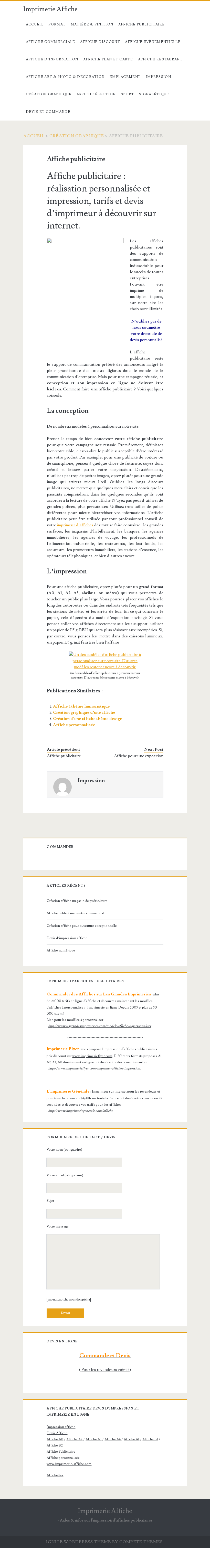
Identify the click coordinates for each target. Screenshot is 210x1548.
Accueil (35, 24)
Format (57, 24)
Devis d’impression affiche (67, 938)
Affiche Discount (100, 42)
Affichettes (55, 1475)
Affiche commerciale (50, 42)
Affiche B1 (150, 1439)
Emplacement (125, 77)
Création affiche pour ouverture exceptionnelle (82, 926)
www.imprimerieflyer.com (92, 1056)
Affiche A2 (74, 1439)
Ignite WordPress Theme (78, 1541)
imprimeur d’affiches (75, 525)
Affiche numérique (61, 950)
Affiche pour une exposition (138, 755)
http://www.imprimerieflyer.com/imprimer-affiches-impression (94, 1068)
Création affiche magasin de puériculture (77, 901)
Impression (158, 77)
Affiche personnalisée (74, 724)
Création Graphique (48, 94)
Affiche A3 (93, 1439)
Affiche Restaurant (160, 59)
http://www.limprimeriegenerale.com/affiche (80, 1111)
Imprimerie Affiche (50, 9)
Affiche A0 (55, 1439)
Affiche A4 (112, 1439)
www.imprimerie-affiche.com (69, 1464)
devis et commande (48, 112)
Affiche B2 (55, 1445)
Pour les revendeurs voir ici (105, 1369)
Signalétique (154, 94)
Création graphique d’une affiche (84, 712)
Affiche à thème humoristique (81, 706)
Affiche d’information (52, 59)
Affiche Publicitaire (141, 24)
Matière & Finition (92, 24)
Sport (127, 94)
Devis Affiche (57, 1433)
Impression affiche (61, 1427)
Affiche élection (96, 94)
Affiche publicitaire (64, 755)
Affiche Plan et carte (108, 59)
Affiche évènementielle (153, 42)
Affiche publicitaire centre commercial (75, 913)
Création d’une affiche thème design (87, 718)
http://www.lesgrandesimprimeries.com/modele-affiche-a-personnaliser (99, 1026)
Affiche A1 (131, 1439)
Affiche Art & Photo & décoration (65, 77)
